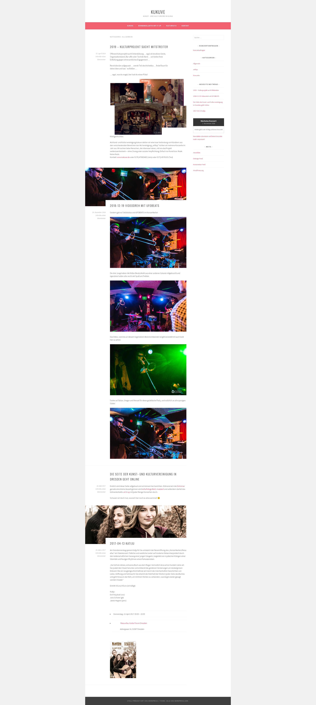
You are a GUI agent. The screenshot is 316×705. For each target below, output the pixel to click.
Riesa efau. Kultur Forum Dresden (133, 623)
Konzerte (196, 75)
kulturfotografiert (149, 489)
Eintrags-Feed (198, 158)
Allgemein (196, 63)
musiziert (160, 489)
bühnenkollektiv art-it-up (149, 26)
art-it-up (126, 492)
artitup (195, 69)
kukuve (158, 12)
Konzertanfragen (199, 50)
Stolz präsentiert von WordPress (142, 701)
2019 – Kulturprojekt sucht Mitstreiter (139, 46)
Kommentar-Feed (199, 164)
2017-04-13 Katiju (122, 543)
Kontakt (185, 26)
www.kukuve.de (123, 157)
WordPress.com (181, 701)
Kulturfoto (171, 26)
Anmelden (196, 152)
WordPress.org (198, 170)
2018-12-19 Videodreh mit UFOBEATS (134, 205)
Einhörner (181, 486)
